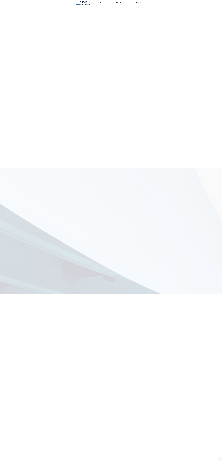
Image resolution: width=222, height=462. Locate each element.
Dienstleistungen (110, 2)
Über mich (102, 2)
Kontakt (121, 2)
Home (96, 2)
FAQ (117, 2)
